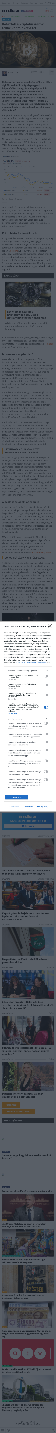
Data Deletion (13, 806)
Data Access (28, 806)
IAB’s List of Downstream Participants (31, 663)
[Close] (50, 626)
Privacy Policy (42, 806)
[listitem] (28, 670)
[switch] (46, 676)
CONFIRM (16, 797)
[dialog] (28, 716)
